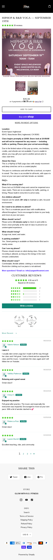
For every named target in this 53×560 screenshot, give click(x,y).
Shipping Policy (26, 520)
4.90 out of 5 (33, 280)
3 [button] (27, 454)
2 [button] (23, 454)
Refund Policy (26, 524)
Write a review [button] (26, 306)
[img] (7, 341)
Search (26, 512)
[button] (8, 25)
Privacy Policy (26, 527)
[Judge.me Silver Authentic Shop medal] (19, 320)
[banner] (26, 6)
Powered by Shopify (26, 555)
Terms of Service (26, 516)
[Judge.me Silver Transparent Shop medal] (32, 320)
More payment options (26, 123)
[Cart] (50, 6)
